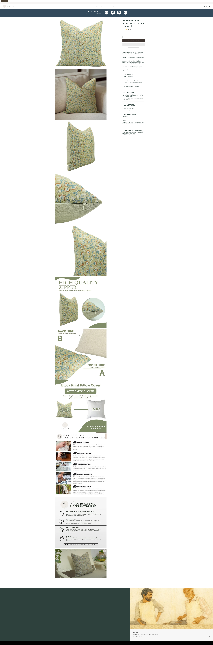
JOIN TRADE (209, 1)
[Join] (209, 636)
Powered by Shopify (206, 642)
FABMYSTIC (12, 1)
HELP (4, 613)
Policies (4, 614)
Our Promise (68, 614)
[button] (96, 6)
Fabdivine (197, 642)
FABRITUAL (4, 1)
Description (125, 50)
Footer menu (68, 613)
